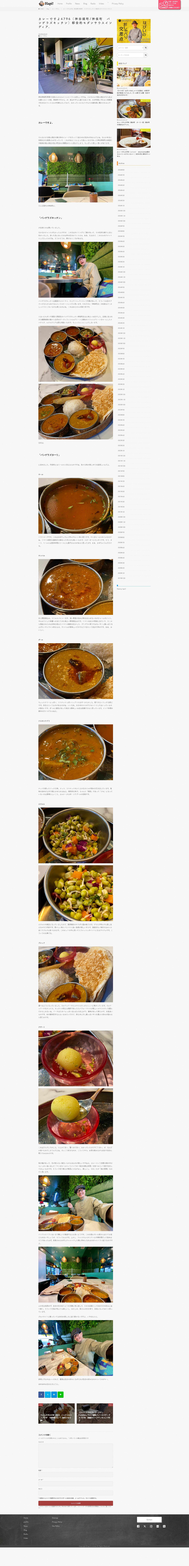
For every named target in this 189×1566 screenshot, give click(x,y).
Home (60, 4)
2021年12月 (121, 455)
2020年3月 (121, 563)
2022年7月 (121, 420)
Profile (69, 4)
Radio (93, 4)
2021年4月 (121, 496)
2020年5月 (121, 552)
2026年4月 (121, 190)
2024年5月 (121, 307)
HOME (42, 8)
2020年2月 (121, 568)
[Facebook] (41, 1395)
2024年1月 (121, 328)
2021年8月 (121, 476)
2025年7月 (121, 236)
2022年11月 (121, 399)
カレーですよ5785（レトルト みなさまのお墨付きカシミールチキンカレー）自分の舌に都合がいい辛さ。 (133, 154)
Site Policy (56, 1526)
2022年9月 (121, 409)
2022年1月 (121, 450)
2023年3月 (121, 379)
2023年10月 (121, 343)
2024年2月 (121, 323)
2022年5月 (121, 430)
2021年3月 (121, 501)
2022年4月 (121, 435)
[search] (146, 47)
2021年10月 (121, 466)
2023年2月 (121, 384)
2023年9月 (121, 348)
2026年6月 (121, 180)
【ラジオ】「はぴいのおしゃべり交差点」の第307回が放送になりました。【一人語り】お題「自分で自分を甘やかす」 (133, 93)
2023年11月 (121, 338)
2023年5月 (121, 369)
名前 (40, 1470)
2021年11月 (121, 461)
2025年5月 (121, 246)
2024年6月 (121, 302)
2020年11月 (121, 522)
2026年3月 (121, 195)
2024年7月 (121, 297)
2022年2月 (121, 445)
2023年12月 (121, 333)
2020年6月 (121, 547)
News (77, 4)
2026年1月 (121, 205)
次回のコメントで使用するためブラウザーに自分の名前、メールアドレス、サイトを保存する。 (69, 1498)
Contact (149, 1519)
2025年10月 (121, 221)
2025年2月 (121, 261)
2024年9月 (121, 287)
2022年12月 (121, 394)
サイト (40, 1489)
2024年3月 (121, 318)
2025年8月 (121, 231)
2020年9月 (121, 532)
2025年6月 (121, 241)
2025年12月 (121, 210)
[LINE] (60, 1395)
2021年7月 (121, 481)
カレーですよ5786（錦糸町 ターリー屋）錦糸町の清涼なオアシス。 (133, 123)
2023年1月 (121, 389)
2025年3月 (121, 256)
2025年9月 (121, 226)
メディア (148, 68)
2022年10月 (121, 404)
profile (26, 1522)
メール (40, 1479)
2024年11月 (121, 277)
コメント (41, 1442)
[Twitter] (48, 1395)
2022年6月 (121, 425)
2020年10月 (121, 527)
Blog (85, 4)
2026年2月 (121, 200)
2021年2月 (121, 506)
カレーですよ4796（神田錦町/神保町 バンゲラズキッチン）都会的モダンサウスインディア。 (88, 8)
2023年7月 (121, 358)
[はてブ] (54, 1395)
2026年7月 (121, 175)
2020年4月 (121, 558)
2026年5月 (121, 185)
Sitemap (55, 1518)
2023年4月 (121, 374)
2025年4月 (121, 251)
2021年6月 (121, 486)
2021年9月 (121, 471)
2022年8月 (121, 415)
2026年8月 (121, 170)
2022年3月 (121, 440)
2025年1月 (121, 267)
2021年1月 (121, 512)
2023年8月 (121, 353)
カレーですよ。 (56, 8)
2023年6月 (121, 364)
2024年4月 (121, 313)
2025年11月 (121, 216)
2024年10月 (121, 282)
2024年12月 (121, 272)
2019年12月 (121, 578)
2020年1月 (121, 573)
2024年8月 (121, 292)
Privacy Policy (118, 4)
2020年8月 (121, 537)
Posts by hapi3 (121, 589)
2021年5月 (121, 491)
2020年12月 (121, 517)
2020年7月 (121, 542)
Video (101, 4)
